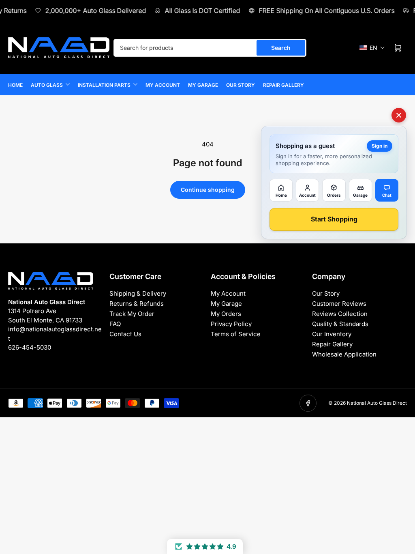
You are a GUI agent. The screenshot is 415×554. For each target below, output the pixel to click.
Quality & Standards (340, 324)
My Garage (203, 85)
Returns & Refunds (136, 303)
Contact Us (125, 334)
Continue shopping (208, 189)
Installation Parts (104, 85)
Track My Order (131, 314)
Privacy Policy (231, 324)
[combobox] (209, 48)
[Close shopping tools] (398, 115)
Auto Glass (47, 85)
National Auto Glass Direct (377, 403)
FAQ (115, 324)
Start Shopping (334, 219)
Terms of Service (236, 334)
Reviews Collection (340, 314)
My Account (162, 85)
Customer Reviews (339, 303)
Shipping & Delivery (137, 293)
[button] (372, 47)
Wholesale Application (344, 354)
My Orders (226, 314)
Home (15, 85)
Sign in (379, 146)
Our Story (240, 85)
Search (281, 47)
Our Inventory (331, 334)
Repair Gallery (283, 85)
